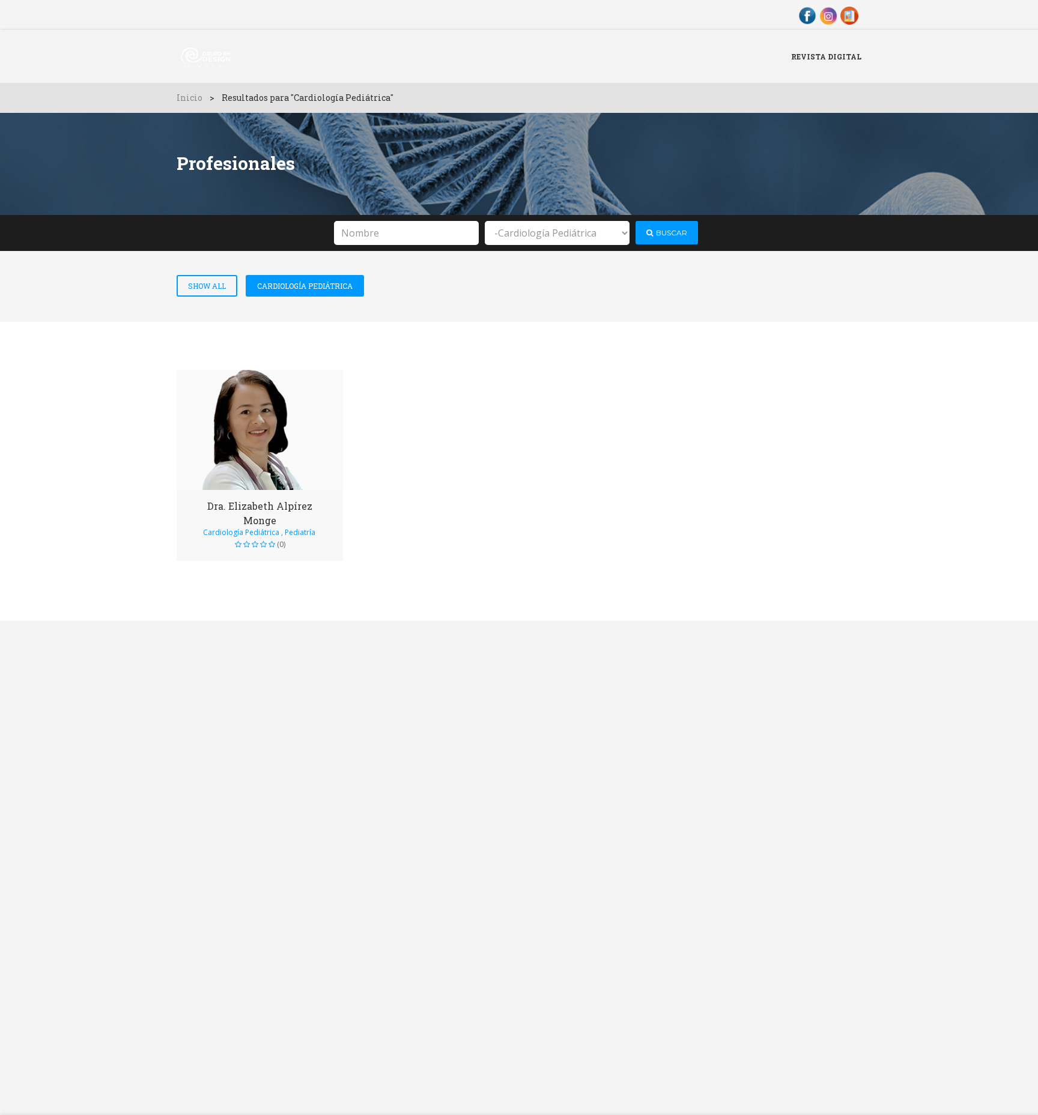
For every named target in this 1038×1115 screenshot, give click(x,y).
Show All (207, 286)
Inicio (189, 97)
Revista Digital (826, 56)
